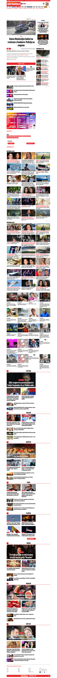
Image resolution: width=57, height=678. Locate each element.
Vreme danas (16, 8)
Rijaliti (21, 633)
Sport (18, 668)
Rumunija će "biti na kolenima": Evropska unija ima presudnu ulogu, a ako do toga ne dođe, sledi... (13, 535)
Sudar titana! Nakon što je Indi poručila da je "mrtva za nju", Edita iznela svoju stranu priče (28, 651)
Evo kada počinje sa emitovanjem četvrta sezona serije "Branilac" (21, 556)
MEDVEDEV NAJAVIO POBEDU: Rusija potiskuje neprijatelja (23, 103)
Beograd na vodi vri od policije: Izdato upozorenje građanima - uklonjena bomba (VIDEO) (23, 99)
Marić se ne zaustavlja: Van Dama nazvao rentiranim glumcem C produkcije (23, 574)
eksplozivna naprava (24, 54)
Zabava (37, 6)
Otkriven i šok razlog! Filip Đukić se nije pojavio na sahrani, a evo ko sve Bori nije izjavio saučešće (21, 637)
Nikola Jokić (30, 8)
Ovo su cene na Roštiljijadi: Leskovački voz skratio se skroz (21, 455)
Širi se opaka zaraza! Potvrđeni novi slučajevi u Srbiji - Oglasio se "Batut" (13, 469)
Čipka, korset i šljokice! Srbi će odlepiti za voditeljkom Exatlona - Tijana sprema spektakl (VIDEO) (24, 429)
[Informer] (28, 4)
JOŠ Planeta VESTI (31, 538)
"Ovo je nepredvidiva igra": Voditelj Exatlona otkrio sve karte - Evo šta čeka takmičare (24, 437)
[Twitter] (41, 669)
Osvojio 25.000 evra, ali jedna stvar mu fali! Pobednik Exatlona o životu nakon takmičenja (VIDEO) (28, 424)
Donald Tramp (41, 8)
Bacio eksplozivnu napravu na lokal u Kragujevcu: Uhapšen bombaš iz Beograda (24, 91)
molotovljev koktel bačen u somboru (13, 137)
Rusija (37, 8)
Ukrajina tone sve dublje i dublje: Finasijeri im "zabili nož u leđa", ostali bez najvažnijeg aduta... (41, 0)
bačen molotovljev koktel (26, 136)
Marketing (29, 668)
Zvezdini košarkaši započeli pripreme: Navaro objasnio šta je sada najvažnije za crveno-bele (13, 494)
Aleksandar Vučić (10, 8)
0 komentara (12, 143)
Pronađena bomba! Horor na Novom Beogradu (21, 94)
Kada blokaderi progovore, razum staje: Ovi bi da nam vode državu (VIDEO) (24, 404)
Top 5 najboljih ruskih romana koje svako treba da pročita (13, 569)
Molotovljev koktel (18, 136)
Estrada (8, 647)
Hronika (25, 6)
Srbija (21, 451)
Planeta (34, 6)
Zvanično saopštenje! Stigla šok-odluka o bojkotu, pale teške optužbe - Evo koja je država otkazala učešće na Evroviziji (24, 660)
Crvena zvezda (9, 490)
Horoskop (20, 8)
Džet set (42, 6)
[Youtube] (43, 669)
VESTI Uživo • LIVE (32, 676)
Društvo (22, 6)
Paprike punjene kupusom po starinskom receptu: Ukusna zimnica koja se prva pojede (12, 610)
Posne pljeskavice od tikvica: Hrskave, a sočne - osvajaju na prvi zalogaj (24, 615)
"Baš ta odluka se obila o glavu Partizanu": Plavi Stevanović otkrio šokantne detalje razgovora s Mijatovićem (28, 494)
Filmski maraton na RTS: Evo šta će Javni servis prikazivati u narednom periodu (28, 570)
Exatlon (8, 420)
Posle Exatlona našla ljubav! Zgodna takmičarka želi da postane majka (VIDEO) (24, 433)
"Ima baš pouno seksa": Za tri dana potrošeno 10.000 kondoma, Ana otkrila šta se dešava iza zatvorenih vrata (24, 508)
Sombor (13, 136)
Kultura (21, 552)
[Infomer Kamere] (24, 4)
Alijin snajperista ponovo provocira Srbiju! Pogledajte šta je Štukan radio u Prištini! (21, 384)
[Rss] (45, 669)
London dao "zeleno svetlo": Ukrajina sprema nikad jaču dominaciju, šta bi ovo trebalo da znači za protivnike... (13, 523)
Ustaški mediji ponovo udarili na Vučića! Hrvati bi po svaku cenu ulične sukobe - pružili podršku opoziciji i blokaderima (13, 398)
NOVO (7, 6)
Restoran (9, 136)
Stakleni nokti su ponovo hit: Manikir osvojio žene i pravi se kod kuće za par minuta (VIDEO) (29, 610)
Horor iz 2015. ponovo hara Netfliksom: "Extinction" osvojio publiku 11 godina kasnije (24, 579)
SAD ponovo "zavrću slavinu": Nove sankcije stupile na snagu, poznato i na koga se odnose (28, 535)
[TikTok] (46, 669)
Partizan (23, 490)
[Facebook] (39, 669)
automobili (25, 8)
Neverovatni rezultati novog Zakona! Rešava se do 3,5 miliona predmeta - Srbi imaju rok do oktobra (23, 478)
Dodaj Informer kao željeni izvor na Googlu (29, 48)
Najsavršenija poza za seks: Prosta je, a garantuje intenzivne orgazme (24, 618)
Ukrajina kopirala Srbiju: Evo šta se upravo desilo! (21, 107)
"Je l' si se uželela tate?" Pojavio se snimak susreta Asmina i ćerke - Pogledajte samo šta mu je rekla (24, 655)
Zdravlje (21, 592)
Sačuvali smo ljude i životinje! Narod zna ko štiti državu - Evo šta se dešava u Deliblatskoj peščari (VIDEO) (24, 473)
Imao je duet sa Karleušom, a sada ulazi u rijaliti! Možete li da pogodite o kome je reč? (13, 424)
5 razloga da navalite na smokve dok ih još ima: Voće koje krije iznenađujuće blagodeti (21, 596)
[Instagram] (42, 669)
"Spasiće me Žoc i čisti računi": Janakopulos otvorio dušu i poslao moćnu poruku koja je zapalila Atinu (24, 500)
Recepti (34, 8)
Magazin (39, 6)
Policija (8, 56)
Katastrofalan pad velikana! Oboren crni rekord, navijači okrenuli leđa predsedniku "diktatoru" (24, 504)
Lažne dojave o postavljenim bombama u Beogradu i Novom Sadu (24, 86)
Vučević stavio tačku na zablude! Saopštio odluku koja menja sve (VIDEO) (28, 398)
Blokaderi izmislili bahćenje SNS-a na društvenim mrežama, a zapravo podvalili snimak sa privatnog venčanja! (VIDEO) (24, 408)
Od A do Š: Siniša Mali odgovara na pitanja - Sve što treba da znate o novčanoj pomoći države (28, 469)
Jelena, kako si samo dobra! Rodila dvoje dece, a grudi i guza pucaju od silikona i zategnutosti (13, 651)
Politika (10, 6)
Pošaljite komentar (30, 143)
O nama (29, 669)
